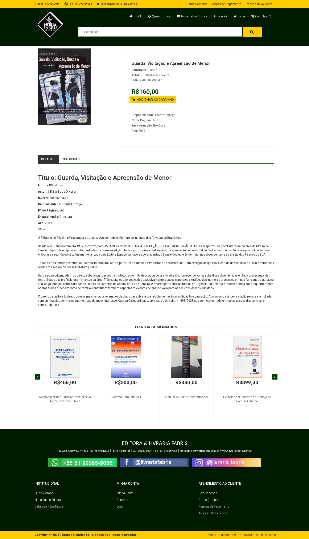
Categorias (71, 159)
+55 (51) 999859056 (48, 3)
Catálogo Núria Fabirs (49, 506)
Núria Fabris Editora (194, 16)
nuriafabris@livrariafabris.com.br (118, 3)
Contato (222, 16)
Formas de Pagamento (226, 4)
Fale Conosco (208, 493)
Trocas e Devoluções (258, 4)
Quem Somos (161, 16)
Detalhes (48, 159)
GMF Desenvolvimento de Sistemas (254, 534)
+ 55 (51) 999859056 (165, 451)
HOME (137, 16)
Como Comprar (197, 4)
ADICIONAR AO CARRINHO (155, 100)
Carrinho (122, 499)
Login (241, 16)
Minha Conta (125, 493)
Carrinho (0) (263, 16)
